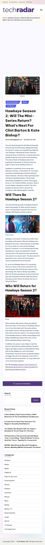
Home (4, 18)
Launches (7, 493)
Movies (7, 497)
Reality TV (8, 509)
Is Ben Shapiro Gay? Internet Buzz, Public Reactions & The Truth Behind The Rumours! (21, 415)
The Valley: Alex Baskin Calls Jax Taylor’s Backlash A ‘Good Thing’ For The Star (20, 430)
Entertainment (13, 102)
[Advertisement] (22, 46)
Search (7, 393)
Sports (6, 521)
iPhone (6, 485)
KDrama (7, 489)
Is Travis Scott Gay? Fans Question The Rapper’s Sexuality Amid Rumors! (19, 423)
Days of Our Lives (10, 476)
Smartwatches (9, 513)
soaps (6, 517)
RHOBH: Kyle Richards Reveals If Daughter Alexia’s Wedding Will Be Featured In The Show (22, 446)
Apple (6, 468)
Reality (6, 505)
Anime (6, 464)
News (25, 102)
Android (7, 460)
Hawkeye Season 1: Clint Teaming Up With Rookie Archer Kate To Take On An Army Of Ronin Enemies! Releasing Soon (21, 367)
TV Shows (11, 106)
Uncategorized (9, 529)
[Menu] (41, 9)
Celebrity (7, 472)
